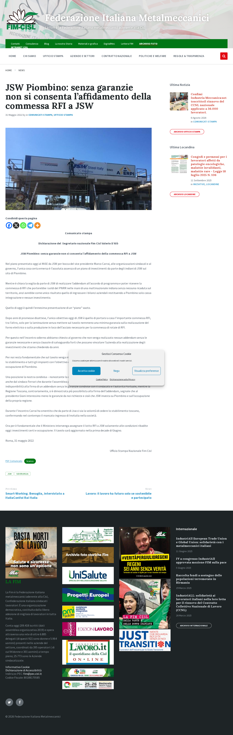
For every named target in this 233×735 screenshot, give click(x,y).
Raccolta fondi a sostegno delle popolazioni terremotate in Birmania (199, 578)
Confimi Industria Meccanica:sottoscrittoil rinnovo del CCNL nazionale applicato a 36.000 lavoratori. (208, 103)
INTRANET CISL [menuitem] (19, 47)
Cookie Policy (102, 379)
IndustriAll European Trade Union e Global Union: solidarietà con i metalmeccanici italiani (201, 542)
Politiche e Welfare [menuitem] (152, 56)
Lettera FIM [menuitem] (127, 43)
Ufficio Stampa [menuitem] (53, 56)
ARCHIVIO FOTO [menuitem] (148, 43)
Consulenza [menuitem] (32, 43)
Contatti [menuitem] (15, 43)
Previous (11, 488)
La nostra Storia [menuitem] (63, 43)
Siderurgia (22, 473)
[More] (37, 225)
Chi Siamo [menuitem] (29, 56)
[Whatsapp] (23, 225)
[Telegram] (30, 225)
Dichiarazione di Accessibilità (23, 670)
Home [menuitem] (12, 56)
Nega (116, 371)
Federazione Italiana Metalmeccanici (127, 18)
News (22, 70)
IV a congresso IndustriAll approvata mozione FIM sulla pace (201, 560)
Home (8, 70)
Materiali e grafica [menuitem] (88, 43)
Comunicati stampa (40, 114)
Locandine (212, 184)
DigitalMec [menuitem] (109, 43)
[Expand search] (224, 56)
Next (148, 488)
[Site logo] (22, 32)
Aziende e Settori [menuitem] (82, 56)
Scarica (29, 461)
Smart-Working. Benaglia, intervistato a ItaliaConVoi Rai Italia (34, 495)
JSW (9, 473)
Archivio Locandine (185, 194)
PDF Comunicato (13, 461)
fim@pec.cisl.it (32, 673)
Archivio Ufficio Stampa (187, 131)
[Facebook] (9, 225)
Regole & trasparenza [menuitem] (188, 56)
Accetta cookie (86, 371)
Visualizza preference (146, 371)
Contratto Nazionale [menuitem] (117, 56)
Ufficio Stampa (63, 114)
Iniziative (199, 184)
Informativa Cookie (17, 667)
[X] (16, 225)
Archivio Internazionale (194, 625)
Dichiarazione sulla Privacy (122, 379)
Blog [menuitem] (46, 43)
